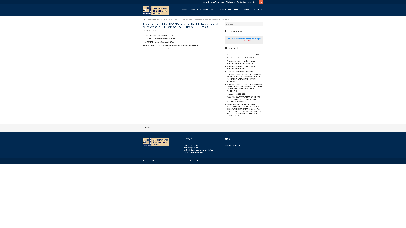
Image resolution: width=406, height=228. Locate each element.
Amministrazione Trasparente (213, 2)
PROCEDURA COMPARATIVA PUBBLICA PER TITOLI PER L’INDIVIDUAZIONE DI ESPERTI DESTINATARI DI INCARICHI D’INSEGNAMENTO (244, 99)
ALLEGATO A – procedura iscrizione (157, 39)
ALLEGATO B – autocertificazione (156, 42)
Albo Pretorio (230, 2)
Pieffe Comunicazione (202, 161)
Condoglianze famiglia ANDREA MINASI (240, 71)
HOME (184, 9)
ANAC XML (252, 2)
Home (144, 19)
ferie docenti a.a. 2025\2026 (236, 94)
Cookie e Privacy (183, 161)
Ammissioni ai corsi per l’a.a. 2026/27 (240, 41)
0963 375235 (195, 145)
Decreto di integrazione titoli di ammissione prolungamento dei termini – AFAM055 (241, 62)
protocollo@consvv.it (191, 148)
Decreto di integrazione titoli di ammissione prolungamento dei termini (241, 67)
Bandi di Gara (241, 2)
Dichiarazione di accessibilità (193, 152)
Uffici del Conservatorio (233, 145)
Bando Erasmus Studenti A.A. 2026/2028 (240, 58)
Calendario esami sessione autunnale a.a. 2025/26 (243, 55)
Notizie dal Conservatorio (155, 19)
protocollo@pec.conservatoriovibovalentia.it (198, 150)
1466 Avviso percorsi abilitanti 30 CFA (157, 35)
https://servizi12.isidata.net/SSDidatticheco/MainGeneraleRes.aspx (177, 45)
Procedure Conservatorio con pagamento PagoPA (245, 39)
